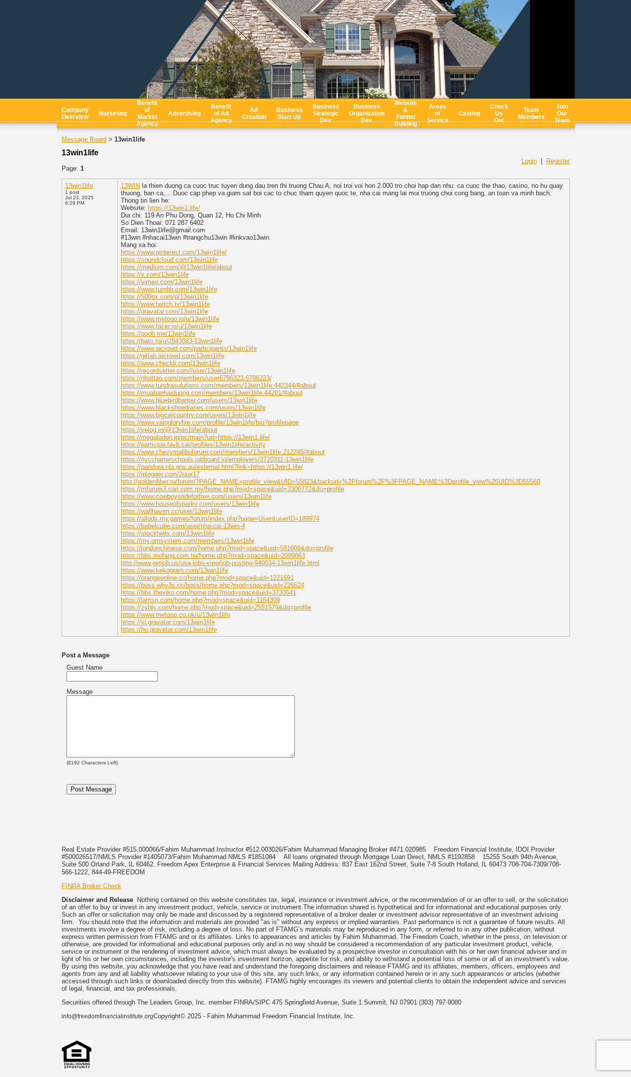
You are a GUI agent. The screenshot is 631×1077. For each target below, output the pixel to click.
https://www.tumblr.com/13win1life (169, 289)
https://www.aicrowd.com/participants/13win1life (189, 348)
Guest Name (85, 667)
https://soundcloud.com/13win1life (169, 259)
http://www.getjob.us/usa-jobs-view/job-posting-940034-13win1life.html (220, 563)
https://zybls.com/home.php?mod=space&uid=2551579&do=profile (216, 607)
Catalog (469, 113)
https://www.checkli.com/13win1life (170, 363)
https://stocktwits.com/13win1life (167, 533)
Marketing (113, 113)
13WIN (130, 185)
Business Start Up (289, 113)
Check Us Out (499, 113)
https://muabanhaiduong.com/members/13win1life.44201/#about (212, 392)
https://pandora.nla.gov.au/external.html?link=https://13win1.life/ (212, 466)
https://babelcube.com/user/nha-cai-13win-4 (183, 526)
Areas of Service (438, 113)
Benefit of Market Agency (147, 113)
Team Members (531, 113)
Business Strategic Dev (326, 113)
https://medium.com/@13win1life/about (176, 267)
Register (558, 161)
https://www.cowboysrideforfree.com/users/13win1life (196, 496)
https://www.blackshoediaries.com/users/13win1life (193, 407)
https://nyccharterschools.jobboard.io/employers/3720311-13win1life (217, 459)
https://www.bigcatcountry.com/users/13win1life (188, 415)
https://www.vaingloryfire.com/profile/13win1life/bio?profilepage (210, 422)
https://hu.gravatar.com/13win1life (169, 629)
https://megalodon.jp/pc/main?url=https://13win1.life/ (195, 437)
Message (80, 691)
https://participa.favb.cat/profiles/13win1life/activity (193, 444)
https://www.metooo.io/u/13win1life (170, 319)
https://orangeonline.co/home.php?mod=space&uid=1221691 (207, 577)
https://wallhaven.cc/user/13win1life (171, 511)
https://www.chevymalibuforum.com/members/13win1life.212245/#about (223, 452)
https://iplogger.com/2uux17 (160, 474)
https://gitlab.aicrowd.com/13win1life (172, 355)
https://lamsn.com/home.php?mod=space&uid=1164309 (200, 600)
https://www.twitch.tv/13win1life (165, 304)
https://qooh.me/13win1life (158, 333)
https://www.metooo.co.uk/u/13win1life (175, 614)
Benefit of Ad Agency (221, 113)
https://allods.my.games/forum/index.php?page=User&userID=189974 (220, 518)
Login (529, 161)
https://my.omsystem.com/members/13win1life (187, 540)
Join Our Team (562, 113)
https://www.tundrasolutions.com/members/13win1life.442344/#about (218, 385)
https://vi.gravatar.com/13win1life (168, 622)
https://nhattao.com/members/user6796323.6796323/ (196, 378)
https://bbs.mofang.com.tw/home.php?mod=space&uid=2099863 (213, 555)
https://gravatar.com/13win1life (164, 311)
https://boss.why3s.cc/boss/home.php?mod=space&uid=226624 (212, 585)
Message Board (84, 139)
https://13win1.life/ (174, 208)
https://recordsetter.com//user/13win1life (178, 370)
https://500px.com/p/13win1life (164, 296)
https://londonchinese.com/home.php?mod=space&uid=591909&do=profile (227, 548)
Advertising (184, 113)
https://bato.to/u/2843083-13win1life (171, 341)
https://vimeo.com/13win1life (162, 282)
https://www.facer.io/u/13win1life (166, 326)
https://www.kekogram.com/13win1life (174, 570)
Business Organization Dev (367, 113)
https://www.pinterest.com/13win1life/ (174, 252)
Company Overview (75, 113)
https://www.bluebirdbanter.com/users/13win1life (189, 400)
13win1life (79, 185)
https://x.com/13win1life (155, 274)
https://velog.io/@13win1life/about (169, 429)
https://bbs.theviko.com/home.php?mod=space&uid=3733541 (208, 592)
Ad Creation (254, 113)
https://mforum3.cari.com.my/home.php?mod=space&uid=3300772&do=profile (232, 489)
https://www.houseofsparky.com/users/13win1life (190, 503)
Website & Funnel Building (405, 113)
